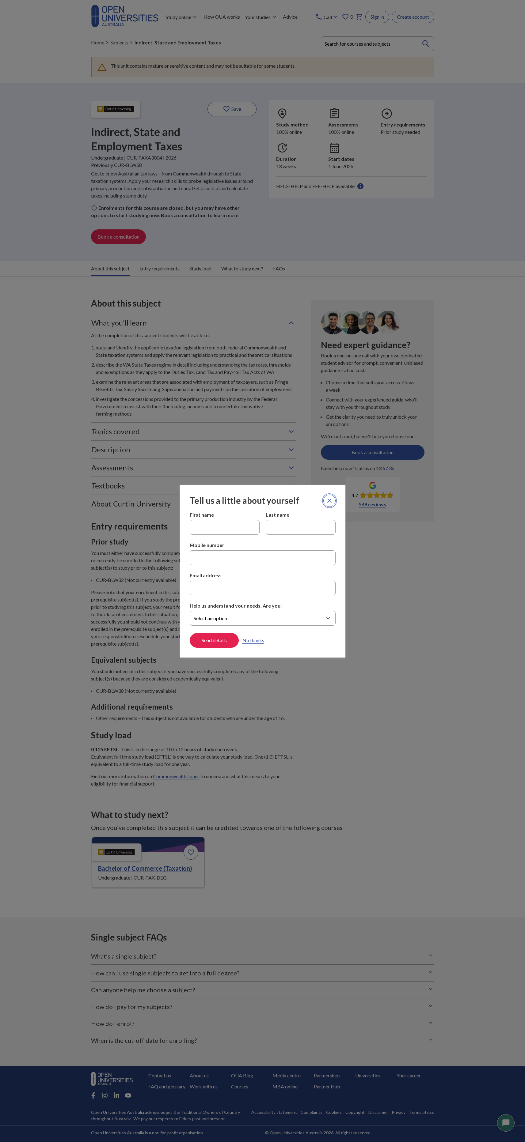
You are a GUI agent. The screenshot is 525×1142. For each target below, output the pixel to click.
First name (202, 515)
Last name (277, 515)
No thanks (253, 640)
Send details (214, 640)
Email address (206, 575)
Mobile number (207, 545)
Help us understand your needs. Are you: (236, 606)
